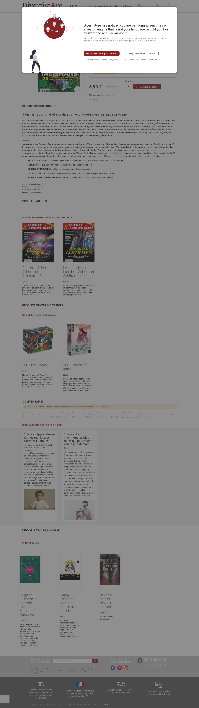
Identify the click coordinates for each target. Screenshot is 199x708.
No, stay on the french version (140, 53)
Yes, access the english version (101, 53)
